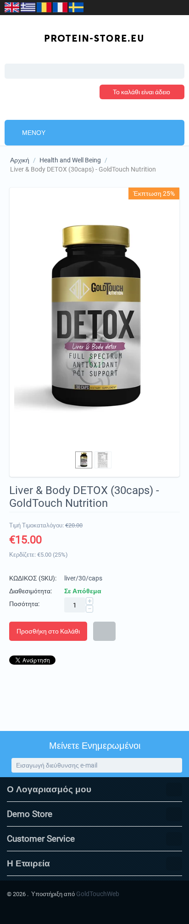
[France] (61, 6)
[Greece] (29, 6)
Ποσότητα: (24, 603)
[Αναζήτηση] (177, 72)
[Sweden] (76, 6)
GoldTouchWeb (97, 893)
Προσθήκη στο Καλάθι (48, 631)
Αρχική (19, 160)
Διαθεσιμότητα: (30, 591)
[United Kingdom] (13, 6)
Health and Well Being (70, 160)
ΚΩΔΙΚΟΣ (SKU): (32, 578)
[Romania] (45, 6)
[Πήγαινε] (174, 765)
